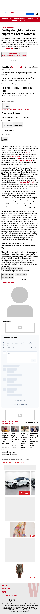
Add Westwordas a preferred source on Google (14, 54)
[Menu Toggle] (2, 14)
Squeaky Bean (15, 156)
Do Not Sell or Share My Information (20, 611)
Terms (19, 109)
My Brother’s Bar (26, 160)
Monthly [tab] (13, 268)
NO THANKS (17, 126)
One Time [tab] (5, 268)
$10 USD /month (7, 275)
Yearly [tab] (20, 268)
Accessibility (20, 603)
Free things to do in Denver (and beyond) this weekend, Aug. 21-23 (20, 19)
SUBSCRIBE (7, 126)
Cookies (13, 603)
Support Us (30, 14)
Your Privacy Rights (32, 603)
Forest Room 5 (16, 67)
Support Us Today (8, 282)
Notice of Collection (8, 109)
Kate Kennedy (8, 48)
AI (25, 603)
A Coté (28, 152)
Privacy (26, 109)
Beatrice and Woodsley (27, 182)
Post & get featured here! (12, 462)
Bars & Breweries (7, 27)
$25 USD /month (21, 275)
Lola (18, 158)
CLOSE (4, 140)
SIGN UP (6, 107)
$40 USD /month (7, 277)
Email (3, 101)
